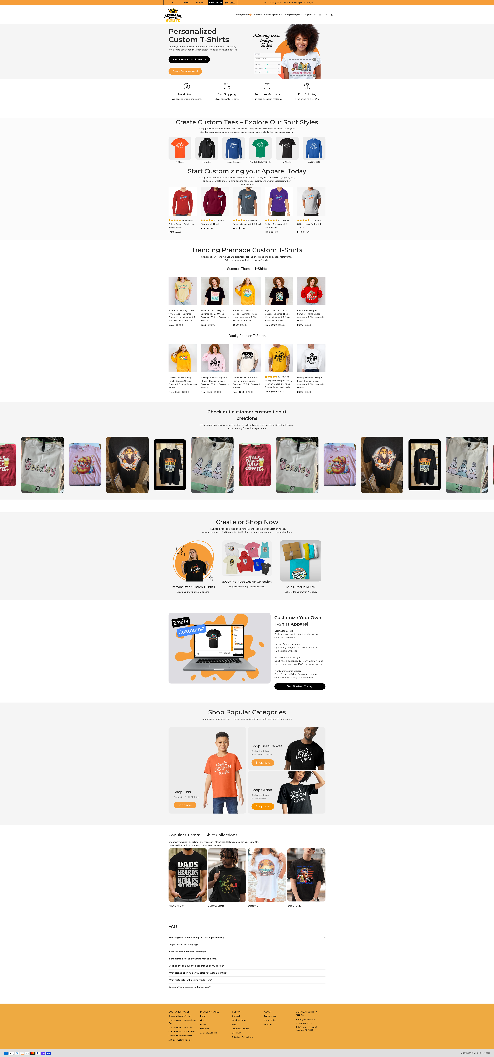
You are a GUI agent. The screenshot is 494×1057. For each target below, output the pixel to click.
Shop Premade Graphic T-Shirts (189, 59)
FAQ (234, 1024)
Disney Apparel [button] (209, 1011)
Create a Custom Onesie (180, 1035)
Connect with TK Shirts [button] (306, 1013)
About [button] (268, 1011)
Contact (236, 1016)
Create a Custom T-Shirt (180, 1016)
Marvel (203, 1024)
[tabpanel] (247, 302)
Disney (203, 1016)
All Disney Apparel (208, 1033)
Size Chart (236, 1033)
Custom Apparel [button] (179, 1011)
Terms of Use (270, 1016)
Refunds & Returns (240, 1028)
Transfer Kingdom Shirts (474, 1053)
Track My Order (239, 1020)
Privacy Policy (270, 1020)
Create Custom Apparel (185, 71)
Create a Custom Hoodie (180, 1027)
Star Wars (204, 1028)
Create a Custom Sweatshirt (182, 1031)
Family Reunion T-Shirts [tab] (247, 336)
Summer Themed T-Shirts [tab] (247, 269)
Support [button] (237, 1011)
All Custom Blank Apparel (180, 1040)
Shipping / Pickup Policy (243, 1037)
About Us (268, 1024)
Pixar (202, 1020)
